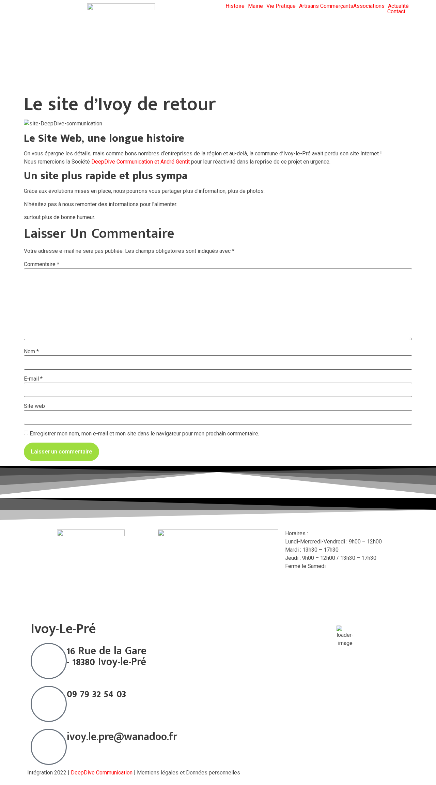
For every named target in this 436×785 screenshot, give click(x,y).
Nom (31, 351)
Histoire (235, 6)
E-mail (33, 379)
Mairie (255, 6)
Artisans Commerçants (326, 6)
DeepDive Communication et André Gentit (141, 161)
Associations (369, 6)
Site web (34, 406)
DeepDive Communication (102, 772)
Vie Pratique (281, 6)
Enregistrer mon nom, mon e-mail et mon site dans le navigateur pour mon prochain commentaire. (144, 433)
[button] (236, 6)
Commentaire (41, 264)
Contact (396, 11)
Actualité (398, 6)
